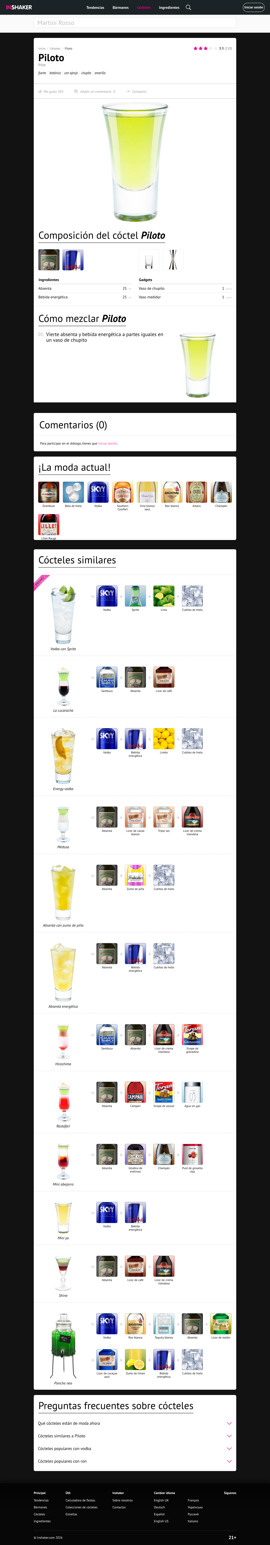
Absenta (44, 288)
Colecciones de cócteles (81, 1507)
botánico (55, 72)
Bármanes (121, 7)
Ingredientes (169, 7)
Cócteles (144, 7)
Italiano (193, 1521)
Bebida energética (53, 297)
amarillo (100, 72)
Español (159, 1514)
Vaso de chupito (152, 288)
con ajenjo (71, 72)
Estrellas (71, 1514)
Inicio (41, 48)
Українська (195, 1507)
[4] (210, 48)
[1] (195, 48)
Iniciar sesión (253, 7)
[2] (200, 48)
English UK (161, 1500)
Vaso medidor (150, 297)
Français (193, 1500)
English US (161, 1521)
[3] (205, 48)
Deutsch (159, 1507)
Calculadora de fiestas (80, 1500)
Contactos (119, 1507)
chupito (86, 72)
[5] (215, 48)
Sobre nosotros (122, 1500)
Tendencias (95, 7)
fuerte (42, 72)
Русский (193, 1514)
